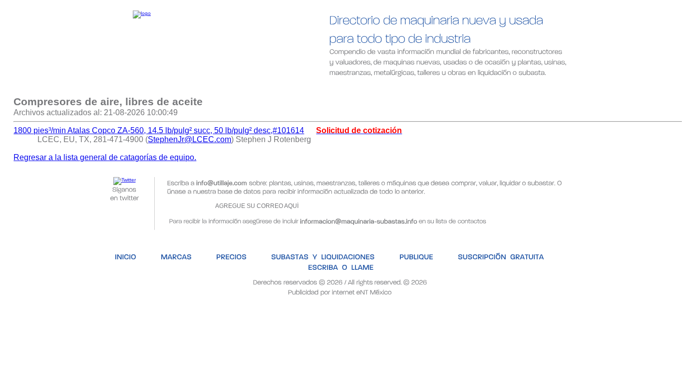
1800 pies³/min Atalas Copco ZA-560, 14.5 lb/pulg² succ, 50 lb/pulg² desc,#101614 (158, 130)
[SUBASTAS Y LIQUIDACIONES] (293, 88)
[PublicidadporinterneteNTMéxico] (340, 291)
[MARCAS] (147, 88)
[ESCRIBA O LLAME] (566, 88)
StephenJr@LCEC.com (189, 139)
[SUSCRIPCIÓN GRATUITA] (467, 88)
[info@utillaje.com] (221, 182)
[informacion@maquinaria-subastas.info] (358, 220)
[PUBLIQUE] (384, 88)
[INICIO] (96, 88)
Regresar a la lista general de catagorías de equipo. (104, 157)
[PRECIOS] (203, 88)
